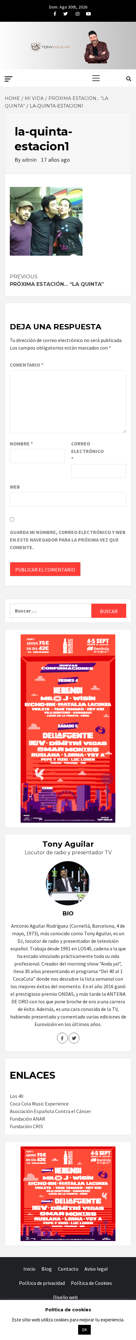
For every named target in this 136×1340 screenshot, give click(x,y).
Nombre (21, 443)
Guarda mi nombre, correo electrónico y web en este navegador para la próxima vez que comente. (68, 539)
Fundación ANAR (27, 1119)
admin (30, 159)
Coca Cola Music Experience (39, 1103)
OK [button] (84, 1329)
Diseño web (65, 1297)
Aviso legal (96, 1269)
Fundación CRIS (26, 1126)
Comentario (26, 365)
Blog (46, 1269)
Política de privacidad (42, 1283)
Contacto (68, 1269)
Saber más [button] (60, 1329)
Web (15, 487)
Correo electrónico (87, 451)
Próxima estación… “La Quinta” (57, 280)
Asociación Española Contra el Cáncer (50, 1111)
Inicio (29, 1269)
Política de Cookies (91, 1283)
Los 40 (16, 1096)
